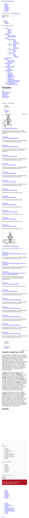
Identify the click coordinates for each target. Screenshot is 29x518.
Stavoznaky (10, 73)
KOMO (9, 69)
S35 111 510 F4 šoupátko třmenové (10, 291)
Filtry (9, 71)
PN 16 (14, 40)
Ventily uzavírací (11, 39)
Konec (6, 111)
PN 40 (14, 41)
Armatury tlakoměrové (10, 83)
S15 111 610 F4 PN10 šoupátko (9, 173)
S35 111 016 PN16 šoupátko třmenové (10, 284)
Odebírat (4, 478)
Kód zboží (4, 94)
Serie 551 (10, 33)
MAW (9, 65)
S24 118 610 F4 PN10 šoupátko (9, 197)
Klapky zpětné (11, 60)
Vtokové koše (11, 79)
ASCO (6, 28)
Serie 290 (10, 31)
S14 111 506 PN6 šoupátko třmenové (10, 138)
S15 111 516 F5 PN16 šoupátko (9, 164)
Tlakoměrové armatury (13, 84)
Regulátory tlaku (8, 63)
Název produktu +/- (6, 92)
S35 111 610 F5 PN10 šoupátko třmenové (11, 325)
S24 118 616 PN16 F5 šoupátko (9, 226)
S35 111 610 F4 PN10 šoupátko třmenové (11, 316)
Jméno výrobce (5, 96)
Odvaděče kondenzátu (10, 66)
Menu (3, 17)
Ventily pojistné (11, 49)
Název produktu (5, 93)
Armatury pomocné (9, 70)
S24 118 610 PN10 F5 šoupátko (9, 204)
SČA (9, 64)
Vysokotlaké (16, 43)
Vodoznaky (10, 74)
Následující (7, 110)
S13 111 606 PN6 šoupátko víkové (9, 128)
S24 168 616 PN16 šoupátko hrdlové (10, 246)
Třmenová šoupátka (12, 36)
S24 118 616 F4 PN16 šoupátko (9, 219)
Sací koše (10, 78)
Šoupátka (7, 34)
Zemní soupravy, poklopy (13, 81)
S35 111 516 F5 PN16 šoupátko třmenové (11, 308)
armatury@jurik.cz (15, 13)
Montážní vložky (11, 76)
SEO (16, 483)
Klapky (6, 59)
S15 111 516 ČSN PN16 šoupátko (9, 156)
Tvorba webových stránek (8, 483)
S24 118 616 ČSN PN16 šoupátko (9, 211)
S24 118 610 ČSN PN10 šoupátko (9, 190)
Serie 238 (10, 29)
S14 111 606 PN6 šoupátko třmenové (10, 146)
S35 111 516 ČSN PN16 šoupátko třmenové (12, 299)
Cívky (9, 30)
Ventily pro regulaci (12, 44)
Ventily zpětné (11, 53)
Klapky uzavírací (11, 61)
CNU (9, 68)
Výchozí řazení (5, 97)
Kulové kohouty (8, 58)
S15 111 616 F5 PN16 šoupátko (9, 181)
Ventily (6, 38)
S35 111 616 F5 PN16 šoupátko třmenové (11, 333)
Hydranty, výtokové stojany (14, 80)
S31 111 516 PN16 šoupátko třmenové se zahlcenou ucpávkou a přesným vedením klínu (13, 273)
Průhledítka (10, 75)
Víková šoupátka (11, 35)
